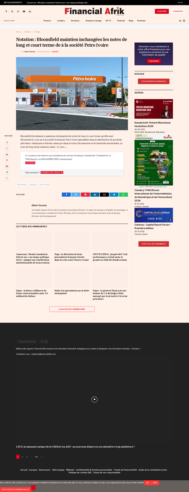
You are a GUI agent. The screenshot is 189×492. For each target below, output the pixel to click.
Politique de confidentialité (15, 489)
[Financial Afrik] (94, 11)
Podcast (121, 21)
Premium (141, 21)
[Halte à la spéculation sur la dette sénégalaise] (72, 277)
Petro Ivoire (44, 185)
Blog (180, 2)
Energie (55, 52)
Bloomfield (21, 185)
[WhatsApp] (6, 178)
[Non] (33, 487)
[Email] (6, 166)
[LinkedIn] (6, 154)
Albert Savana (29, 52)
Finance (47, 21)
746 (36, 457)
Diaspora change (94, 21)
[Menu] (184, 21)
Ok (147, 483)
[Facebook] (6, 142)
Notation (33, 185)
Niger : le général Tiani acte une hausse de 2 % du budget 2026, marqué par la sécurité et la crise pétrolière (110, 294)
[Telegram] (6, 172)
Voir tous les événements (154, 244)
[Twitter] (6, 148)
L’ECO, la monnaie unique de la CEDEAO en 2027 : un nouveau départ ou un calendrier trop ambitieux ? (75, 446)
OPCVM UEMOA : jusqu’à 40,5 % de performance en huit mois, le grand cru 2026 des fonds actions (110, 257)
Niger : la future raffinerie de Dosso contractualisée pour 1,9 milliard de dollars (32, 293)
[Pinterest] (6, 160)
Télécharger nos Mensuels (153, 81)
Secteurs (75, 21)
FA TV (108, 21)
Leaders (61, 21)
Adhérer (30, 163)
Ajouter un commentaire (72, 309)
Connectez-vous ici (51, 172)
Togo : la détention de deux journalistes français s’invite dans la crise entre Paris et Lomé (72, 257)
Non (155, 483)
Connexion (178, 11)
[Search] (180, 21)
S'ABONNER (162, 11)
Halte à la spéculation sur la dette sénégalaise (72, 292)
